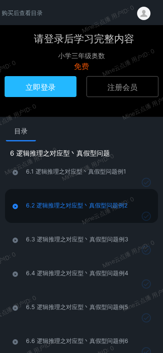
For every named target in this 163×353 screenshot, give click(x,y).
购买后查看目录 (22, 12)
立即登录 (40, 86)
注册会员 (122, 86)
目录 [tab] (21, 131)
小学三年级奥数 (81, 55)
